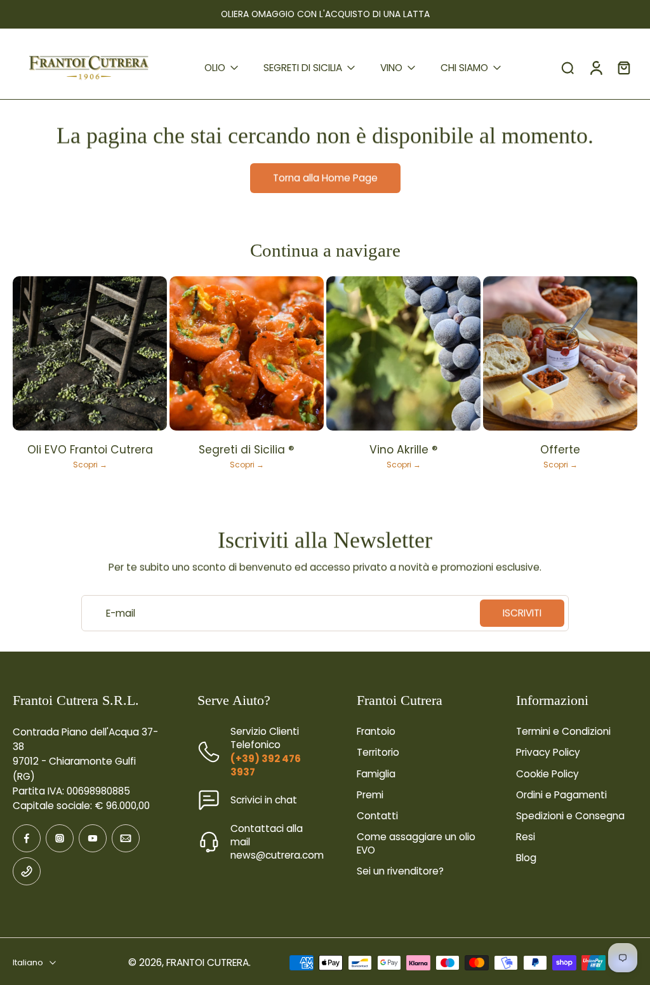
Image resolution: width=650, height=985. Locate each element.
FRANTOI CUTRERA (207, 962)
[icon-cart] (623, 67)
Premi (370, 794)
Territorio (378, 752)
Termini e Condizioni (563, 731)
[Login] (595, 67)
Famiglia (376, 774)
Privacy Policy (548, 752)
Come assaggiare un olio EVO (416, 843)
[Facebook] (27, 838)
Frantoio (376, 731)
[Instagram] (60, 838)
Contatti (377, 815)
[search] (567, 67)
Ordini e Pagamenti (561, 794)
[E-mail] (126, 838)
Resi (525, 836)
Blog (526, 857)
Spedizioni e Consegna (570, 815)
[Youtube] (93, 838)
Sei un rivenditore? (400, 871)
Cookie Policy (547, 774)
